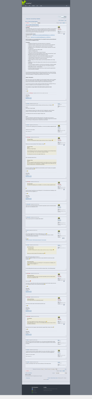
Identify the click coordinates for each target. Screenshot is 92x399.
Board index (28, 18)
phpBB (48, 379)
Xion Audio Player (33, 18)
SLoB (28, 230)
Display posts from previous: (37, 369)
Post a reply (27, 22)
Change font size (65, 18)
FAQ (59, 20)
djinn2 (58, 340)
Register (62, 20)
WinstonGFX (28, 204)
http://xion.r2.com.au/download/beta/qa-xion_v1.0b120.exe (41, 37)
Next (65, 369)
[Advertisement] (46, 10)
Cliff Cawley (28, 26)
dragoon (28, 103)
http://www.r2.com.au (29, 97)
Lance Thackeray (50, 390)
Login (65, 20)
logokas (59, 127)
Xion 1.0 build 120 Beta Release (31, 21)
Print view (64, 18)
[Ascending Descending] (54, 369)
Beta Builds (38, 18)
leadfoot (59, 362)
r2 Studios (56, 388)
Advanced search (63, 17)
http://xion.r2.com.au (28, 98)
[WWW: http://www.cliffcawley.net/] (63, 189)
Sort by (46, 369)
